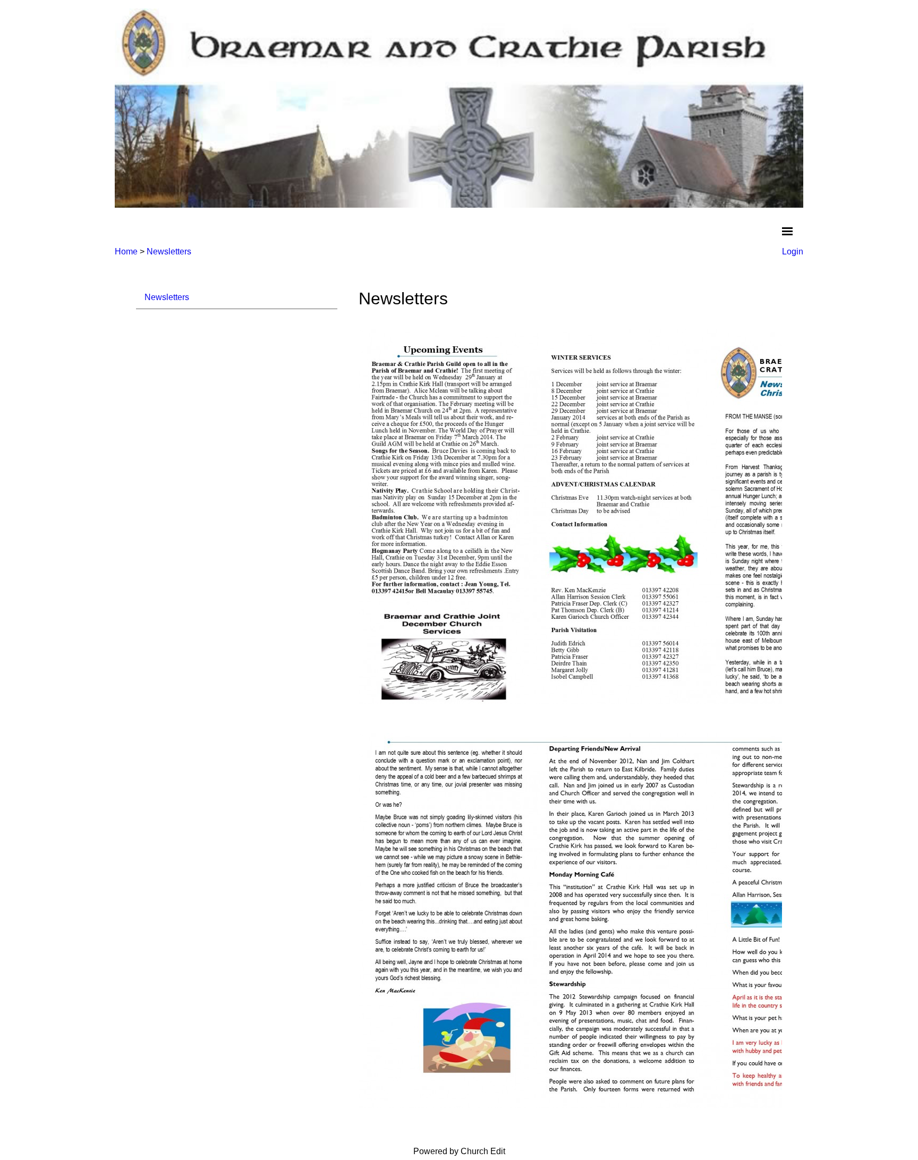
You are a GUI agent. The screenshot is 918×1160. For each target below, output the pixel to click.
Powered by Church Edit (459, 1151)
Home (126, 251)
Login (792, 251)
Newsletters (169, 251)
